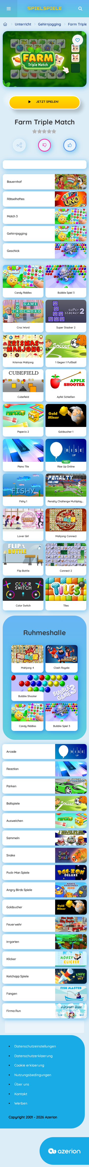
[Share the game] (19, 145)
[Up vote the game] (69, 145)
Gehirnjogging (49, 24)
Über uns (21, 1084)
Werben (20, 1103)
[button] (80, 8)
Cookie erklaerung (29, 1065)
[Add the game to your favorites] (77, 40)
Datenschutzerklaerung (33, 1056)
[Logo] (44, 8)
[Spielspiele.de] (5, 24)
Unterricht (23, 24)
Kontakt (20, 1094)
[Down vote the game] (44, 145)
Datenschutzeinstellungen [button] (35, 1046)
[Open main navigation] (8, 8)
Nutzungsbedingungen (32, 1075)
